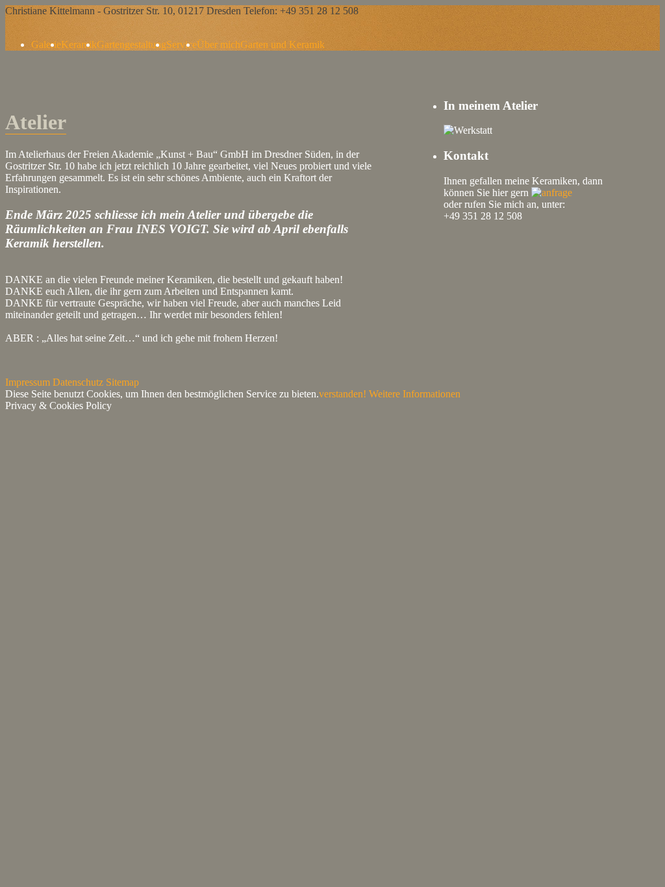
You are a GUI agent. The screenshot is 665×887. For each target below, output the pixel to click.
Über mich (218, 44)
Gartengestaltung (131, 44)
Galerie (46, 44)
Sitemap (122, 382)
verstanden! (342, 393)
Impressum (27, 382)
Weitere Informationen (414, 393)
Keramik (79, 44)
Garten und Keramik (282, 44)
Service (181, 44)
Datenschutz (78, 382)
